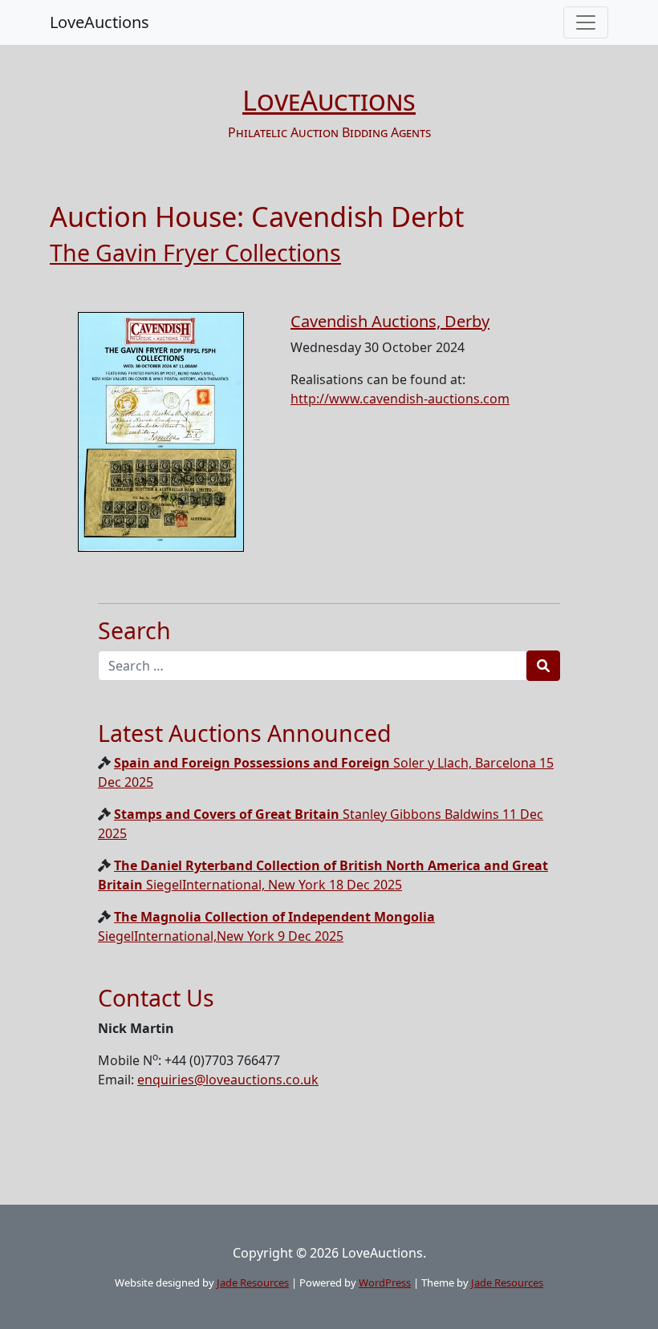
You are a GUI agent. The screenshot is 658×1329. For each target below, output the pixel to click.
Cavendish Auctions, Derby (389, 321)
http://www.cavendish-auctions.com (400, 398)
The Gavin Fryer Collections (195, 252)
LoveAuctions (99, 22)
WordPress (385, 1282)
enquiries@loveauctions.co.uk (228, 1079)
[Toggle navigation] (585, 22)
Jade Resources (253, 1282)
